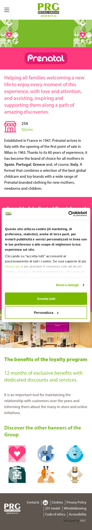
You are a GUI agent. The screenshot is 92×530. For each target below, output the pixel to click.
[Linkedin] (45, 502)
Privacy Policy (76, 502)
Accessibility (77, 514)
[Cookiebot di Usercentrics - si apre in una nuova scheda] (68, 214)
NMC (83, 521)
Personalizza (43, 312)
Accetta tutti (46, 298)
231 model (52, 508)
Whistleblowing (75, 508)
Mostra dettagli (67, 285)
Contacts (33, 502)
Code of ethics (55, 514)
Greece (39, 165)
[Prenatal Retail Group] (48, 10)
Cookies (57, 502)
